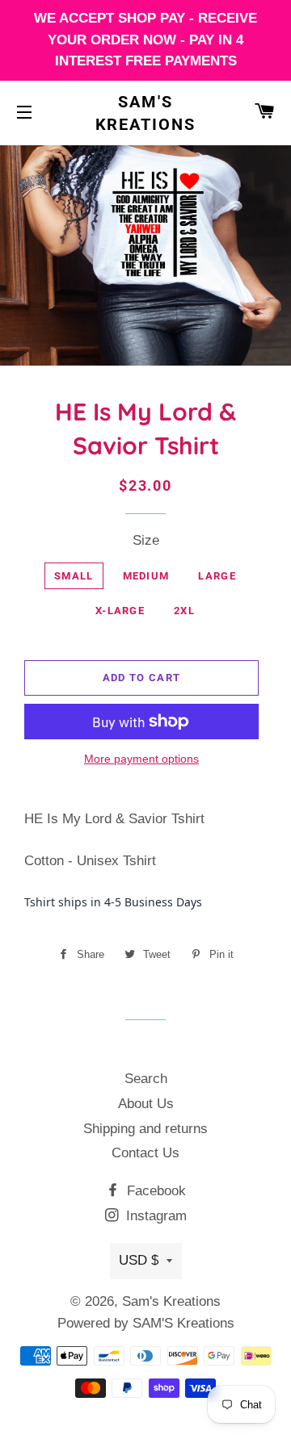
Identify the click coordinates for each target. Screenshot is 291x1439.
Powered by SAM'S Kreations (145, 1323)
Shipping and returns (145, 1128)
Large (217, 576)
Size (146, 540)
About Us (146, 1103)
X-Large (120, 610)
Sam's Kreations (145, 113)
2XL (184, 610)
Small (74, 576)
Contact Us (145, 1153)
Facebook (154, 1190)
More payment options (141, 758)
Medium (146, 576)
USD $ (138, 1260)
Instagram (154, 1216)
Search (145, 1078)
